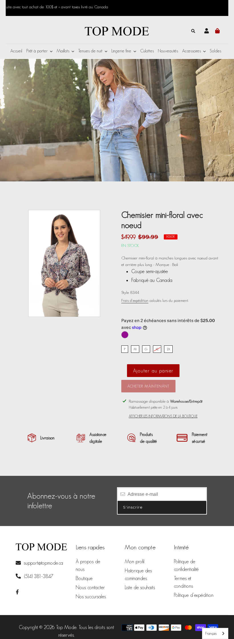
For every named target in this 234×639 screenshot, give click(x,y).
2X (168, 349)
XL (157, 349)
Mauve (124, 334)
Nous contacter (90, 587)
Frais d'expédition (134, 300)
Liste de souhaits (140, 587)
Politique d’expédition (193, 595)
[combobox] (215, 633)
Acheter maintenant (148, 386)
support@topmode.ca (43, 563)
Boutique (84, 578)
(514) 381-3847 (38, 576)
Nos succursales (91, 596)
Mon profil (134, 561)
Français (211, 633)
